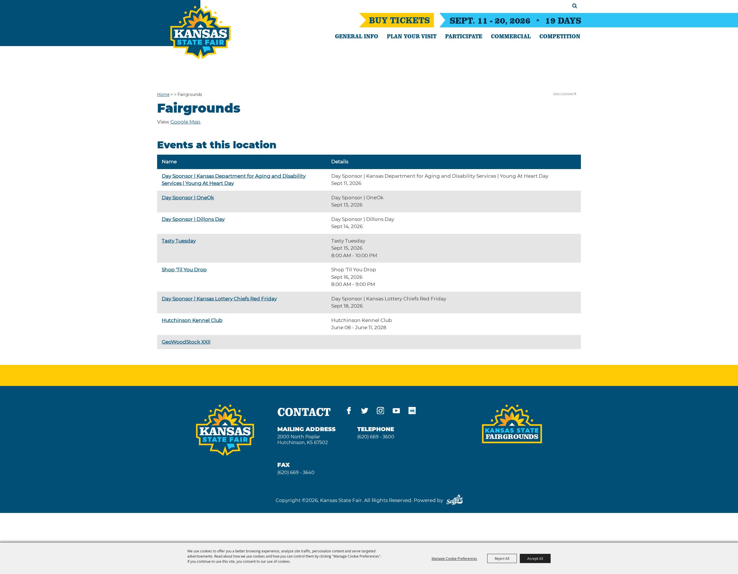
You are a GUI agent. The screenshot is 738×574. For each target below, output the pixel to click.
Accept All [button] (535, 558)
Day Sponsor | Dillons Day (193, 219)
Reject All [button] (502, 558)
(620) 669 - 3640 (296, 472)
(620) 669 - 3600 (375, 437)
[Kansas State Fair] (200, 32)
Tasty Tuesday (179, 241)
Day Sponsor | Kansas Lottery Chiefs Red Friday (219, 299)
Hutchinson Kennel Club (192, 320)
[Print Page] (412, 411)
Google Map (185, 122)
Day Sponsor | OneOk (188, 197)
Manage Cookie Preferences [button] (454, 558)
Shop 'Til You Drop (184, 269)
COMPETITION (559, 36)
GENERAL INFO (356, 36)
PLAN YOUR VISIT (411, 36)
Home (163, 94)
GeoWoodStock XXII (186, 342)
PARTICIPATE (463, 36)
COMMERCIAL (511, 36)
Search (575, 5)
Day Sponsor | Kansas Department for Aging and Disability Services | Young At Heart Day (234, 179)
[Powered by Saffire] (455, 500)
